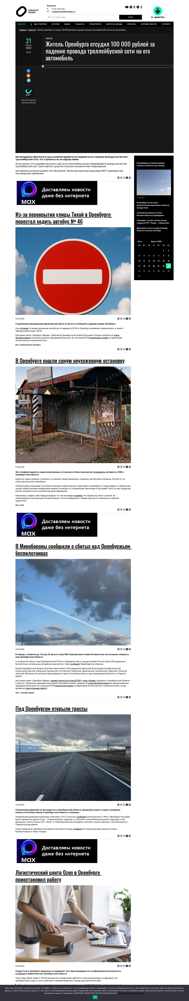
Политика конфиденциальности (131, 993)
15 (163, 261)
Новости (32, 30)
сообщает (75, 664)
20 (154, 266)
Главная (22, 30)
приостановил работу (36, 688)
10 (139, 261)
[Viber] (130, 178)
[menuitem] (21, 24)
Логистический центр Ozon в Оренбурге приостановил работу (58, 875)
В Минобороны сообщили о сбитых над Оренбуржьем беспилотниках (73, 549)
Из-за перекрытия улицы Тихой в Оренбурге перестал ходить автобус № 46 (63, 217)
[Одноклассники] (28, 76)
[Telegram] (28, 80)
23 (168, 266)
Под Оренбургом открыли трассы (51, 708)
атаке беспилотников (99, 683)
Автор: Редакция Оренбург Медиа (28, 101)
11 (144, 261)
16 (168, 261)
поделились (99, 472)
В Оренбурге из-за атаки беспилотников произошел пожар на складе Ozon (153, 205)
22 (163, 266)
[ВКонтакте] (28, 71)
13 (154, 261)
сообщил (77, 829)
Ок (95, 997)
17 (139, 266)
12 (149, 261)
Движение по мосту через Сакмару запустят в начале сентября (152, 229)
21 (158, 266)
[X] (127, 178)
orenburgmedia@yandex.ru (63, 12)
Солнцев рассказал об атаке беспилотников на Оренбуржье (150, 214)
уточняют (24, 328)
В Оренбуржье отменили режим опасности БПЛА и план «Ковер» (151, 164)
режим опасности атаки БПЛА (66, 680)
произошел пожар (99, 338)
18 (144, 266)
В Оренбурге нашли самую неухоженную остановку (70, 360)
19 (149, 266)
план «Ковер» (89, 680)
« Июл (139, 241)
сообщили (20, 973)
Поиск (130, 17)
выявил (78, 495)
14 (158, 261)
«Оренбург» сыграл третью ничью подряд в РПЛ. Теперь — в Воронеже (153, 221)
